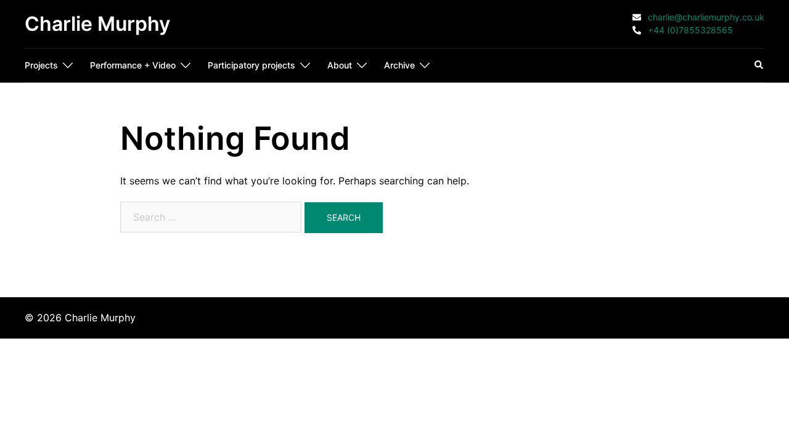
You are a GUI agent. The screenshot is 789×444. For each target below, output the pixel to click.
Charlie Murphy (97, 24)
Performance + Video (133, 65)
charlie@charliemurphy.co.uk (704, 17)
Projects (41, 65)
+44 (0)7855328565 (689, 30)
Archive (399, 65)
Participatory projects (251, 65)
